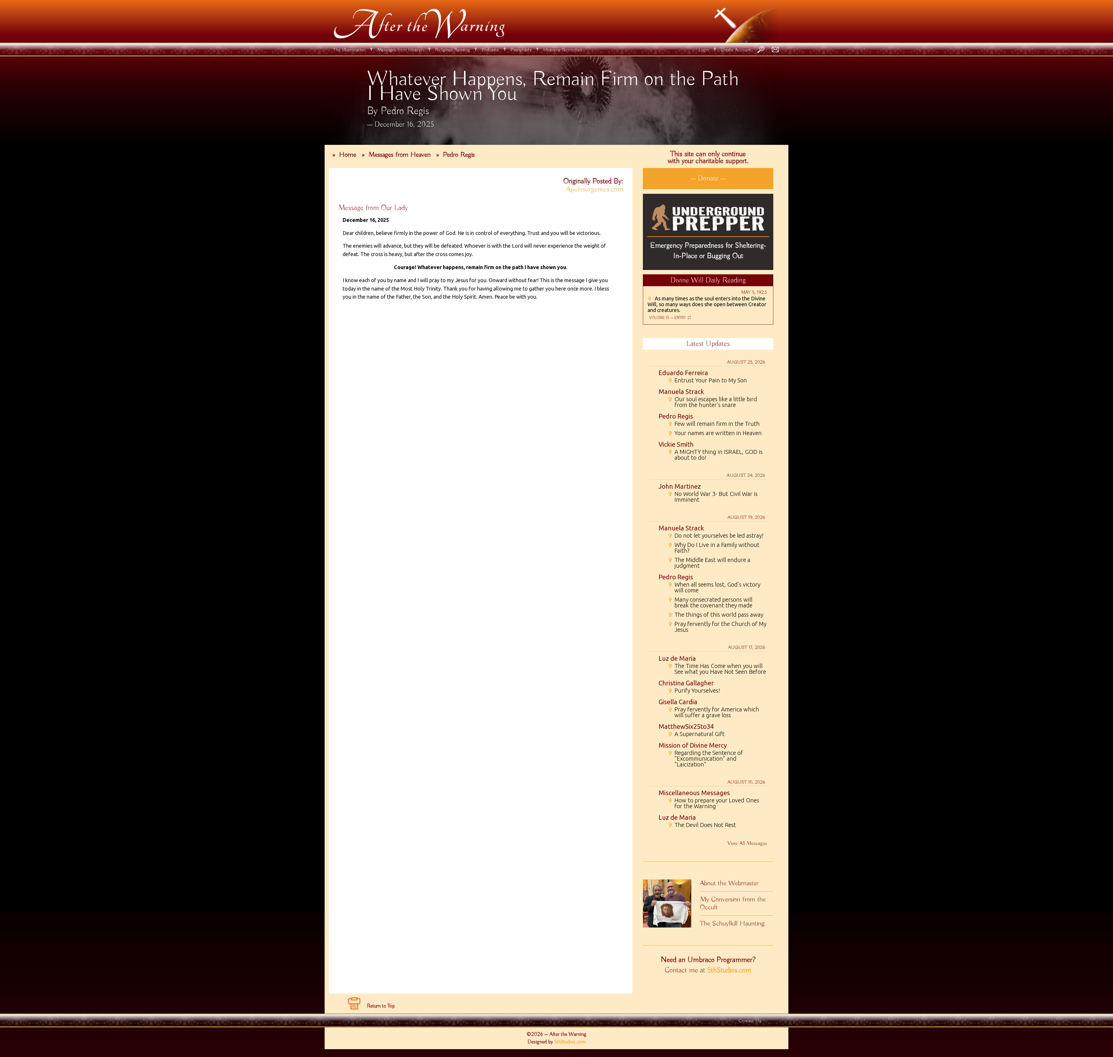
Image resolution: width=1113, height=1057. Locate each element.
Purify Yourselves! (694, 690)
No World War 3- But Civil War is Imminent (713, 497)
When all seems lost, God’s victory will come (714, 587)
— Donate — (708, 178)
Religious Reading (452, 50)
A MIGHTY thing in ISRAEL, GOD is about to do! (715, 455)
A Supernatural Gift (696, 734)
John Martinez (680, 486)
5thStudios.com (729, 970)
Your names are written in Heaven (715, 433)
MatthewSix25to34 (686, 726)
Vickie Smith (676, 444)
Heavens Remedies (562, 50)
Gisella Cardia (678, 701)
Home (347, 154)
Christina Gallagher (686, 683)
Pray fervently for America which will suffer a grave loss (713, 712)
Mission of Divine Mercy (693, 745)
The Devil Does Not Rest (702, 825)
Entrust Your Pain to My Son (707, 380)
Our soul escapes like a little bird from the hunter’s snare (712, 402)
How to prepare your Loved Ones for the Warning (713, 803)
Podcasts (490, 50)
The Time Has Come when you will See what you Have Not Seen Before (717, 669)
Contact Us (750, 1021)
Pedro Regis (459, 154)
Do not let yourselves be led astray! (715, 535)
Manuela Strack (681, 391)
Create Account (736, 50)
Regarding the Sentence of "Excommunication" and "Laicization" (705, 758)
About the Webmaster (729, 883)
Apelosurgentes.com (594, 189)
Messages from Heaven (400, 50)
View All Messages (747, 843)
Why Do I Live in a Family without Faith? (713, 548)
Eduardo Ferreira (683, 372)
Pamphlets (521, 50)
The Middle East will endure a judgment (709, 563)
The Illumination (349, 50)
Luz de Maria (677, 658)
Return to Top (381, 1006)
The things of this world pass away (715, 615)
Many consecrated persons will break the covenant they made (710, 602)
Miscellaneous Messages (694, 792)
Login (704, 50)
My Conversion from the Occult (733, 903)
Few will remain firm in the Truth (714, 424)
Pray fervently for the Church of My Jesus (717, 627)
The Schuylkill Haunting (732, 923)
